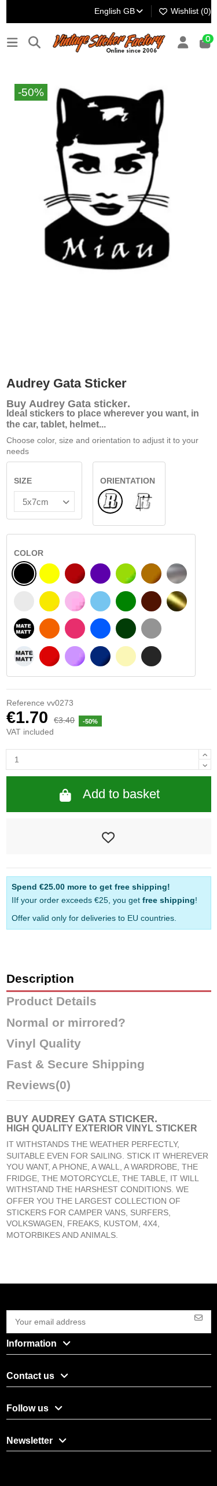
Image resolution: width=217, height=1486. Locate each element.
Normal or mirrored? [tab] (66, 1023)
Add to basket (121, 794)
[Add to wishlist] (108, 836)
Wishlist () (189, 11)
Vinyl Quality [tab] (43, 1044)
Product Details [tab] (51, 1001)
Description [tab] (40, 979)
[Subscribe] (198, 1317)
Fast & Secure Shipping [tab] (75, 1065)
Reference (25, 702)
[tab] (108, 1088)
